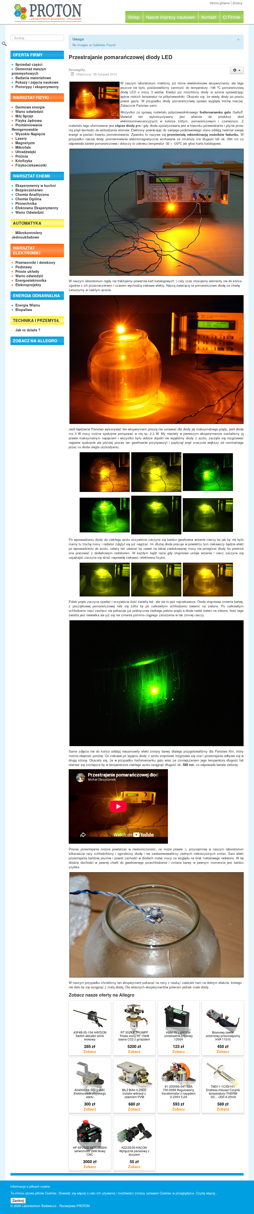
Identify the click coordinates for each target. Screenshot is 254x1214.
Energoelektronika (30, 280)
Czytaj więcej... (207, 1193)
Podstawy (23, 267)
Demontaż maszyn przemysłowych (29, 71)
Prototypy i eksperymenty (37, 86)
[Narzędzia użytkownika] (237, 70)
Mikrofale (23, 147)
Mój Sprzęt (24, 116)
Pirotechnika (26, 203)
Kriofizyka (23, 160)
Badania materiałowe (33, 77)
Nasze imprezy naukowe (170, 17)
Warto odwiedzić (29, 111)
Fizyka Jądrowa (28, 120)
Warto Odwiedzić (29, 212)
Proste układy (27, 271)
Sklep (133, 17)
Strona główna (220, 3)
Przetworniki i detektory (35, 262)
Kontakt (208, 17)
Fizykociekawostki (31, 165)
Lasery (21, 138)
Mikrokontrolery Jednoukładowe (27, 234)
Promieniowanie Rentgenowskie (27, 127)
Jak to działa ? (27, 330)
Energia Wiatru (27, 305)
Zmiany (237, 3)
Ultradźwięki (25, 151)
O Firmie (231, 17)
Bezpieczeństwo (29, 190)
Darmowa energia (30, 107)
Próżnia (21, 156)
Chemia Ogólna (28, 199)
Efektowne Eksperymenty (36, 208)
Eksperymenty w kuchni (35, 185)
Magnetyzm (25, 142)
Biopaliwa (23, 309)
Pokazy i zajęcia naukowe (37, 82)
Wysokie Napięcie (30, 134)
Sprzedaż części (28, 64)
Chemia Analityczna (32, 194)
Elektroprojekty (28, 284)
